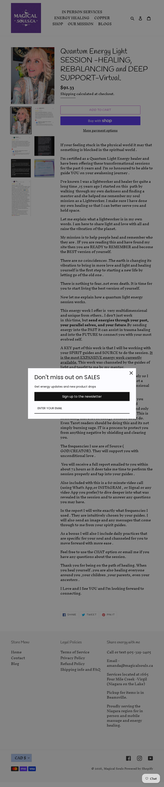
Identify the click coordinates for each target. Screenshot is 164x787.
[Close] (131, 373)
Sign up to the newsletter (82, 396)
